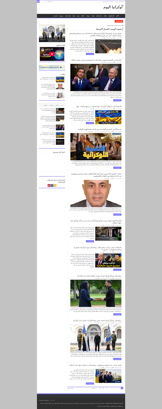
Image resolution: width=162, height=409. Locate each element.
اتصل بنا (55, 15)
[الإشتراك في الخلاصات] (67, 28)
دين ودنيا (61, 15)
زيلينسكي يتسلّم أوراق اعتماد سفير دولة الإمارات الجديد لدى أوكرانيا (97, 320)
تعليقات (51, 105)
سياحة (93, 15)
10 (106, 388)
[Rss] (51, 2)
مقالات (82, 15)
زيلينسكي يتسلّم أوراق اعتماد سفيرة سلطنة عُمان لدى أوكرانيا (99, 276)
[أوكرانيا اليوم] (113, 7)
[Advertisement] (69, 8)
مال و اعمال (99, 15)
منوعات (88, 15)
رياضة (74, 15)
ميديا (78, 15)
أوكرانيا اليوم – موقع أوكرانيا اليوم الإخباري (122, 15)
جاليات (105, 15)
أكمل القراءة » (90, 54)
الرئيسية (120, 25)
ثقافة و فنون (102, 131)
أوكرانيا (95, 403)
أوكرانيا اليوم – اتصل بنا (119, 1)
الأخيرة (62, 105)
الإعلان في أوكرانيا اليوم (108, 1)
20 (103, 388)
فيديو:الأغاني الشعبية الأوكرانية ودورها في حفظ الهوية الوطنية (99, 129)
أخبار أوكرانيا (111, 15)
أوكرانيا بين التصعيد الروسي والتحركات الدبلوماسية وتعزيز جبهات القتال (96, 60)
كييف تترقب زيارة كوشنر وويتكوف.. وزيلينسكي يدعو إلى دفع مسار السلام (95, 365)
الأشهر (56, 105)
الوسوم (45, 105)
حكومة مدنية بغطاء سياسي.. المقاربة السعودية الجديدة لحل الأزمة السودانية (48, 95)
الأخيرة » (93, 388)
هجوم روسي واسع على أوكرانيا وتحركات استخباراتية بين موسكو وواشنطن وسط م (95, 21)
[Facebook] (49, 2)
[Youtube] (48, 2)
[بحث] (38, 1)
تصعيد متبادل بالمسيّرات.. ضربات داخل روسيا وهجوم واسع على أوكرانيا (47, 110)
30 (100, 388)
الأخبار (117, 15)
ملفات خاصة (68, 15)
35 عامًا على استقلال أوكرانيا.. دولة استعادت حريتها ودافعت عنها (99, 106)
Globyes (47, 400)
